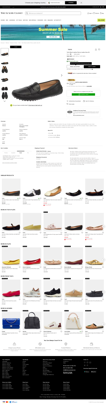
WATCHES (25, 20)
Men (7, 20)
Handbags (12, 20)
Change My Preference (48, 374)
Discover (3, 42)
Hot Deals (19, 20)
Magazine (50, 20)
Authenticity (57, 20)
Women (3, 20)
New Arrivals (32, 20)
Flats (19, 42)
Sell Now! (101, 20)
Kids (45, 20)
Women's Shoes (13, 42)
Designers (40, 20)
